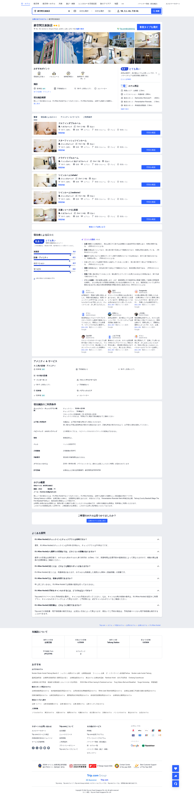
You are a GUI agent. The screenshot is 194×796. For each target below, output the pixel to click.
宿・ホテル (25, 4)
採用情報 (62, 738)
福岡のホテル (72, 712)
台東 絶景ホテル (79, 704)
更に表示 (37, 103)
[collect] (175, 768)
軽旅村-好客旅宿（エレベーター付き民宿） (63, 682)
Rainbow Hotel (110, 678)
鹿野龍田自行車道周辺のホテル (78, 695)
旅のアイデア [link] (105, 4)
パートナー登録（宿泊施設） (97, 742)
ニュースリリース (65, 734)
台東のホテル (142, 625)
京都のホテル (107, 712)
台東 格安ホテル (65, 704)
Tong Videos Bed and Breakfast (125, 682)
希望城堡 (154, 682)
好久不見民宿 (122, 678)
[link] (148, 4)
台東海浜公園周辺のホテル (122, 695)
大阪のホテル (60, 712)
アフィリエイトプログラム (96, 738)
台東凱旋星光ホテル (77, 678)
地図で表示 (125, 109)
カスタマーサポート (39, 731)
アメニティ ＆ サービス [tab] (70, 117)
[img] (58, 48)
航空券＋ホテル (49, 4)
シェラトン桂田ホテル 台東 (70, 673)
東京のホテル (49, 712)
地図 (116, 4)
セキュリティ (91, 753)
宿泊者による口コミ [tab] (49, 117)
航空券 (36, 4)
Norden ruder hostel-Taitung (141, 673)
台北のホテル (144, 712)
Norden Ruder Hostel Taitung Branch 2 (45, 673)
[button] (123, 4)
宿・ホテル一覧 (92, 745)
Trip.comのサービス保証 (40, 734)
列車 (60, 4)
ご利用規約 (63, 742)
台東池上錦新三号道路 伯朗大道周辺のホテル (140, 691)
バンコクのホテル (120, 712)
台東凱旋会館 (86, 673)
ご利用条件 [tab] (87, 117)
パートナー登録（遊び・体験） (98, 749)
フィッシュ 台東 (98, 673)
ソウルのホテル (37, 712)
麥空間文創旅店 (43, 25)
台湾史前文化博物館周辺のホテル (85, 691)
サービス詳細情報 (38, 742)
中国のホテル (119, 625)
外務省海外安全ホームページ (42, 738)
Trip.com (102, 625)
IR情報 (89, 731)
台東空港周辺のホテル (57, 695)
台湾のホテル (131, 625)
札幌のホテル (83, 712)
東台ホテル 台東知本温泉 (95, 678)
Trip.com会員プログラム (95, 734)
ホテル (110, 625)
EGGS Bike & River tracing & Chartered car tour (96, 682)
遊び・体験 (70, 4)
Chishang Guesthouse (136, 678)
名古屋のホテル (95, 712)
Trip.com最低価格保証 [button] (127, 29)
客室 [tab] (35, 117)
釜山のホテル (132, 712)
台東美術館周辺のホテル (40, 691)
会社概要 (62, 731)
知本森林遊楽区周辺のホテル (61, 691)
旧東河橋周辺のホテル (40, 695)
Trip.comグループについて (68, 749)
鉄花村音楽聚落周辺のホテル (101, 695)
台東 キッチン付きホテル (95, 704)
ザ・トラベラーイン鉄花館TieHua (118, 673)
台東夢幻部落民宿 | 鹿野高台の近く (55, 678)
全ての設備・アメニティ (42, 92)
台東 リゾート (37, 704)
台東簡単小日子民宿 (39, 682)
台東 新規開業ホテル (51, 704)
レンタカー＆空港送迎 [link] (88, 4)
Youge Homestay (143, 682)
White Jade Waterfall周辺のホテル (110, 691)
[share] (175, 776)
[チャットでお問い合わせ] (175, 783)
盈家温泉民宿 (36, 678)
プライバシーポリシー (67, 745)
